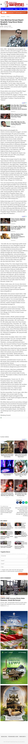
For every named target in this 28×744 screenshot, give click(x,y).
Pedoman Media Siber (13, 736)
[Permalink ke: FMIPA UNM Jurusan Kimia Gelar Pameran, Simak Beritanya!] (14, 587)
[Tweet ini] (20, 502)
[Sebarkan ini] (17, 502)
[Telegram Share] (23, 502)
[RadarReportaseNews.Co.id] (14, 4)
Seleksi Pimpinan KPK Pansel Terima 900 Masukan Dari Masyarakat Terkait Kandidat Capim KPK (6, 510)
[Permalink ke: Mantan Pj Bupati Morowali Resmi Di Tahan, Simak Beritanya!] (18, 524)
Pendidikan (2, 596)
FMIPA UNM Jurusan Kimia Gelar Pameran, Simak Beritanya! (12, 599)
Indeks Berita (22, 736)
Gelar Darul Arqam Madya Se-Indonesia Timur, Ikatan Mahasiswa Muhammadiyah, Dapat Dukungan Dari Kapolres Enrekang (21, 510)
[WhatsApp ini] (26, 502)
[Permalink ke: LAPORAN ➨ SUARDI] (1, 26)
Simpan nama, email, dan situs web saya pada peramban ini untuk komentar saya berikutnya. (11, 570)
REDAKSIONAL (4, 736)
